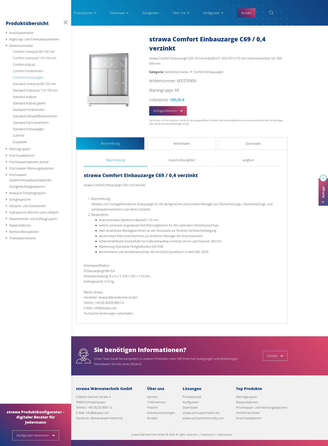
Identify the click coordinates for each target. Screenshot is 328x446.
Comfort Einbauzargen (28, 77)
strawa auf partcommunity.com (203, 418)
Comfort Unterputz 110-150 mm (34, 58)
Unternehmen (156, 402)
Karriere (152, 397)
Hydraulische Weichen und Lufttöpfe (33, 212)
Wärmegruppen (19, 149)
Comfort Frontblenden (28, 71)
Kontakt (152, 418)
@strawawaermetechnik (107, 418)
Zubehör (18, 135)
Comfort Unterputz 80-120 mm (34, 52)
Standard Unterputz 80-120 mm (34, 84)
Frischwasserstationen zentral (29, 162)
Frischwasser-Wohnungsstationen (31, 168)
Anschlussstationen (22, 155)
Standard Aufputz (24, 97)
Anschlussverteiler (21, 33)
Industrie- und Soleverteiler (27, 206)
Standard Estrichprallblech (31, 123)
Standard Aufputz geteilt (29, 103)
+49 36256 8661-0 (99, 407)
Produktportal (83, 13)
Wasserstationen (20, 225)
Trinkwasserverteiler (22, 238)
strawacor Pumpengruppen (27, 193)
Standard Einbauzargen (28, 129)
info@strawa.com (97, 413)
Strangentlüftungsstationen (27, 186)
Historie (152, 407)
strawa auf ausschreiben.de (201, 413)
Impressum (207, 434)
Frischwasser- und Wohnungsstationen (261, 407)
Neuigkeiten (151, 13)
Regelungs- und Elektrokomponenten (34, 39)
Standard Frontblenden (28, 110)
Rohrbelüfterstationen (24, 232)
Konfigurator (211, 13)
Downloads (117, 13)
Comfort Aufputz (24, 64)
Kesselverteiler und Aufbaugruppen (33, 219)
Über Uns (179, 13)
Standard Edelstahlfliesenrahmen (35, 116)
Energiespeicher (20, 199)
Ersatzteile (20, 142)
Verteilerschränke (21, 46)
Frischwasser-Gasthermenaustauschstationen (30, 177)
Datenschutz (224, 434)
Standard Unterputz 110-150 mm (35, 90)
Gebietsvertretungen (161, 413)
